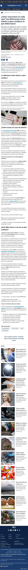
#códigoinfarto (21, 218)
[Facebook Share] (2, 60)
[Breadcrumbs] (2, 12)
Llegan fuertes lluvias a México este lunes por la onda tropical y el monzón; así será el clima (21, 453)
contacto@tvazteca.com (18, 543)
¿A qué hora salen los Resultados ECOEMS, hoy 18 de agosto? (21, 380)
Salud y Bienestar (5, 328)
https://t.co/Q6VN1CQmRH (10, 218)
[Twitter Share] (4, 60)
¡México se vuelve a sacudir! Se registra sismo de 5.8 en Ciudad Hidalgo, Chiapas (21, 424)
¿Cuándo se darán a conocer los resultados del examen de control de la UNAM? (21, 439)
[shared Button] (7, 60)
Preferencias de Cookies (13, 549)
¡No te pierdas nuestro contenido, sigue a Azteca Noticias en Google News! (14, 338)
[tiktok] (13, 530)
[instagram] (11, 530)
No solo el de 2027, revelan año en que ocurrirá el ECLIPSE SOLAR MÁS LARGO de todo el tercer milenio (21, 365)
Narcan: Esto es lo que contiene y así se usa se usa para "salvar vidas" (21, 350)
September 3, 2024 (6, 224)
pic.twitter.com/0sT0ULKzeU (8, 219)
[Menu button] (2, 5)
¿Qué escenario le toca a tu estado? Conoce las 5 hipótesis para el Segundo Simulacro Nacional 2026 (21, 512)
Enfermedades (5, 330)
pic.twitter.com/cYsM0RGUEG (18, 296)
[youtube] (15, 530)
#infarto (9, 208)
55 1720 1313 (16, 544)
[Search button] (26, 5)
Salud (22, 328)
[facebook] (17, 530)
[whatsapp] (19, 530)
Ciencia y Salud (15, 328)
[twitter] (8, 530)
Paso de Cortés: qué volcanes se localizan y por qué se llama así (21, 483)
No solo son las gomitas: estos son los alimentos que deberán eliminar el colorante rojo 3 (21, 468)
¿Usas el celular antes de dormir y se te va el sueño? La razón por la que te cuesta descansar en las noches (21, 409)
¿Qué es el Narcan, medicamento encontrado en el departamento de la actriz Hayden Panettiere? (21, 394)
